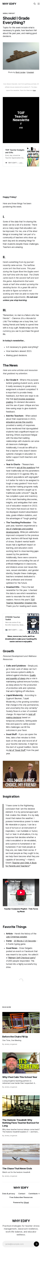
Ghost (26, 1202)
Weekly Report (9, 13)
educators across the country (19, 422)
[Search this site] (35, 4)
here (34, 90)
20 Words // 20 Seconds (25, 941)
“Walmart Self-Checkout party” (22, 958)
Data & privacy (8, 1193)
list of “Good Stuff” (17, 750)
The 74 (34, 493)
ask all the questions (26, 467)
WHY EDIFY (9, 3)
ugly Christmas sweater (16, 937)
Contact (21, 1193)
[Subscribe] (36, 1244)
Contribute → (34, 1193)
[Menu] (38, 4)
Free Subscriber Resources (21, 1197)
